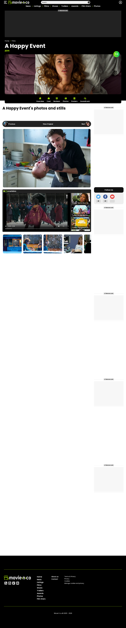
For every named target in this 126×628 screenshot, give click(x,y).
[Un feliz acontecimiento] (12, 244)
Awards (74, 6)
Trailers (64, 6)
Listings (37, 6)
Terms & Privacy (70, 576)
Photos (97, 6)
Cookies (67, 581)
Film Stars (86, 6)
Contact (54, 579)
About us (54, 577)
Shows (55, 6)
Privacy (66, 579)
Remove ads (64, 10)
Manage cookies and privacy (74, 583)
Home (7, 41)
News (28, 6)
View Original (48, 124)
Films (46, 6)
